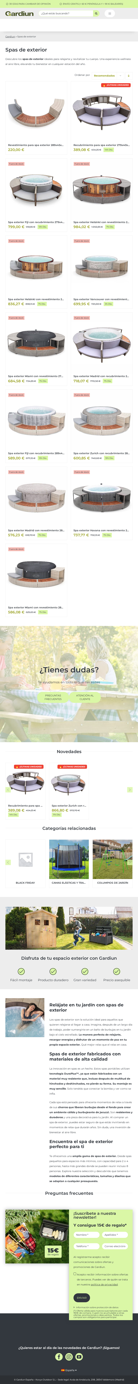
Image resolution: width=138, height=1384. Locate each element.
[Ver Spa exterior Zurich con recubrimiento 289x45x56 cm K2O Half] (102, 426)
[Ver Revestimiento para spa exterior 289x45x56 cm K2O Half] (36, 118)
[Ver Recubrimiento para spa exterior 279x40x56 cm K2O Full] (102, 118)
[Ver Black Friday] (25, 863)
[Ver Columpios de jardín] (113, 863)
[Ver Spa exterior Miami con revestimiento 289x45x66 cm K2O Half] (36, 580)
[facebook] (59, 1357)
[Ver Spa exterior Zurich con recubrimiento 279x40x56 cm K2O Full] (69, 791)
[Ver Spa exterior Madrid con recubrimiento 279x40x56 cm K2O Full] (102, 349)
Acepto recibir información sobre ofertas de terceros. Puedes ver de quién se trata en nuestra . (102, 1279)
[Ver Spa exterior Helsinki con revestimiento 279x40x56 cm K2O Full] (102, 195)
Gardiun (10, 36)
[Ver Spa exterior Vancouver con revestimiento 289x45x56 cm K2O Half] (102, 272)
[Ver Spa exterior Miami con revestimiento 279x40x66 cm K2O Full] (36, 349)
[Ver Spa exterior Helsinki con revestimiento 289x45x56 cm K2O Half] (36, 272)
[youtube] (79, 1357)
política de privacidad (104, 1284)
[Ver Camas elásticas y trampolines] (69, 863)
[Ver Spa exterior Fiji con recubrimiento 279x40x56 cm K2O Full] (36, 195)
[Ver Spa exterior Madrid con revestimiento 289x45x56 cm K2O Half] (36, 503)
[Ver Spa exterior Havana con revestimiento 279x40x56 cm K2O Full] (102, 503)
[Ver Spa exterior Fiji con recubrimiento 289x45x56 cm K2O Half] (36, 426)
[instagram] (69, 1357)
